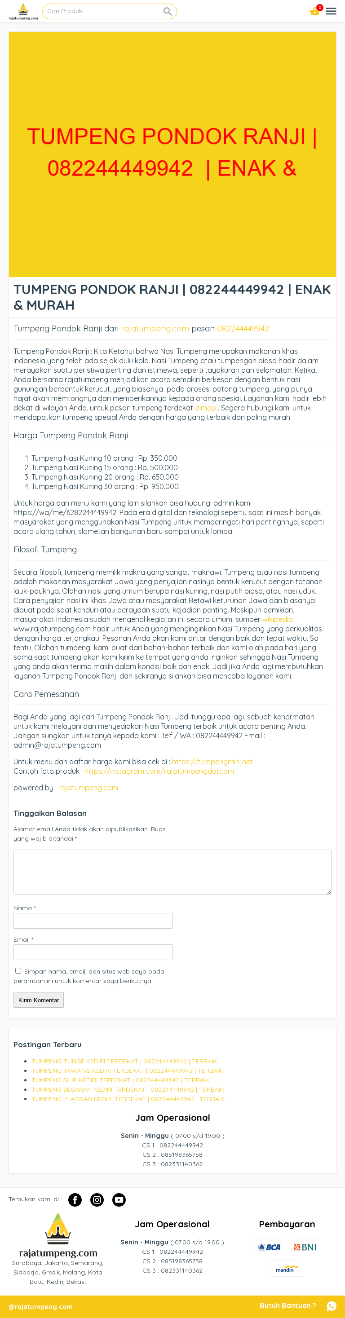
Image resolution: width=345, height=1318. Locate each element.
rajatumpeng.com (155, 328)
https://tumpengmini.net (212, 761)
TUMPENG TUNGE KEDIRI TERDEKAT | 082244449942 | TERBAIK (124, 1061)
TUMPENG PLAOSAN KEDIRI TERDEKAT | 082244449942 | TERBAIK (128, 1099)
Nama (24, 908)
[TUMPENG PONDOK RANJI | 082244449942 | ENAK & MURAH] (172, 272)
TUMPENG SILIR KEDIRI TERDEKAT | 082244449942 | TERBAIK (120, 1080)
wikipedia (277, 619)
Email (23, 939)
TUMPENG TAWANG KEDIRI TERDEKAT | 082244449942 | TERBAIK (127, 1071)
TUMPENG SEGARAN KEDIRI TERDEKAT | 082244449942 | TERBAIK (127, 1089)
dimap (205, 407)
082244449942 (243, 328)
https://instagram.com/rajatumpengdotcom (159, 771)
